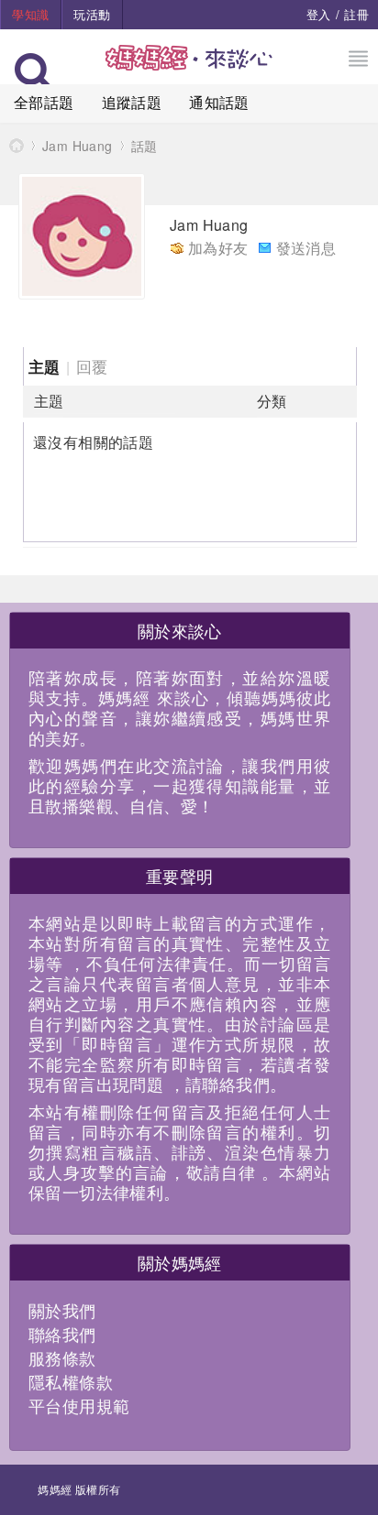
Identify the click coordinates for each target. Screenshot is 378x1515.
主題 (44, 366)
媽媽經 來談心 (16, 145)
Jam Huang (77, 145)
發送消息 (306, 247)
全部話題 (44, 102)
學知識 (30, 14)
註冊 (356, 14)
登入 (318, 14)
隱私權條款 (70, 1381)
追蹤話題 (132, 102)
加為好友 (218, 247)
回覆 (92, 365)
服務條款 (62, 1357)
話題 (144, 145)
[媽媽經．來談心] (189, 67)
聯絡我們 (62, 1334)
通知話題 (219, 102)
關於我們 (62, 1310)
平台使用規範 (78, 1405)
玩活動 (91, 14)
